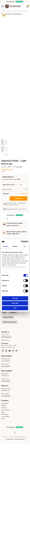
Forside (3, 11)
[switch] (25, 280)
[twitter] (13, 350)
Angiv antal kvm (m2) (9, 184)
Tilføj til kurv (18, 198)
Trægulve (3, 405)
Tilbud (3, 418)
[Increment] (7, 198)
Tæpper (3, 412)
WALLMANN (19, 166)
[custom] (16, 350)
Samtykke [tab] (5, 246)
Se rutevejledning (5, 366)
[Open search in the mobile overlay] (24, 6)
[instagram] (6, 350)
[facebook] (2, 350)
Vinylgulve (8, 11)
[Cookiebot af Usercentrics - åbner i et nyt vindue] (21, 242)
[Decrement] (4, 198)
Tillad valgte (15, 303)
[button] (26, 15)
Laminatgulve (4, 403)
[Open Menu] (2, 6)
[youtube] (9, 350)
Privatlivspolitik (9, 439)
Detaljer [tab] (15, 246)
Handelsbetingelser (20, 439)
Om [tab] (25, 246)
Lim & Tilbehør (5, 416)
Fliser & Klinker (5, 410)
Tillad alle (15, 298)
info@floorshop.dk (6, 337)
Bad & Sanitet (4, 414)
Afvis (15, 308)
